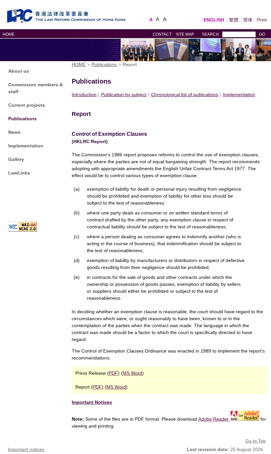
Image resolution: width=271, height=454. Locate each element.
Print (262, 19)
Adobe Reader (214, 419)
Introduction (84, 94)
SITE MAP (185, 34)
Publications (22, 118)
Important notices (26, 449)
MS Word (132, 373)
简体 (247, 19)
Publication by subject (123, 94)
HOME (9, 34)
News (14, 132)
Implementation (25, 145)
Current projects (26, 105)
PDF (113, 373)
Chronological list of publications (184, 94)
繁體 (233, 19)
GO (262, 34)
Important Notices (92, 402)
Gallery (16, 159)
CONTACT (162, 34)
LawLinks (19, 172)
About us (18, 71)
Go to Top (255, 440)
